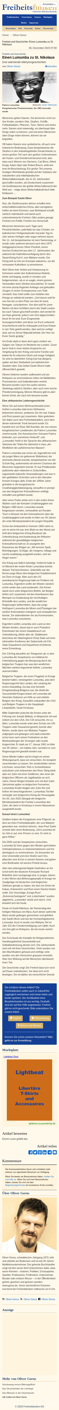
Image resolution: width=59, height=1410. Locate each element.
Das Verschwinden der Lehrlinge (17, 1389)
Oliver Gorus (19, 35)
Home (5, 35)
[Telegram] (49, 1153)
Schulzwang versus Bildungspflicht (18, 1384)
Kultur (37, 28)
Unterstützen (27, 17)
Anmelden (48, 4)
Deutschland (11, 28)
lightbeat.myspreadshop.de (42, 1123)
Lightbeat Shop (11, 1056)
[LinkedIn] (45, 1153)
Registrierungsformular (15, 1185)
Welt (20, 28)
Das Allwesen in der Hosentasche (18, 1393)
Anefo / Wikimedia (49, 105)
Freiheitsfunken (13, 17)
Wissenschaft (48, 28)
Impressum (33, 23)
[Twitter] (35, 1153)
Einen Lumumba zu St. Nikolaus (28, 56)
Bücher (24, 23)
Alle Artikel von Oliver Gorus (14, 1397)
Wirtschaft (28, 28)
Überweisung (41, 1018)
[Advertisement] (29, 1345)
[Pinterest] (40, 1153)
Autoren (37, 17)
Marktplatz (47, 17)
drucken (52, 66)
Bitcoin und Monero (30, 1025)
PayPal (16, 1018)
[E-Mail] (55, 1153)
